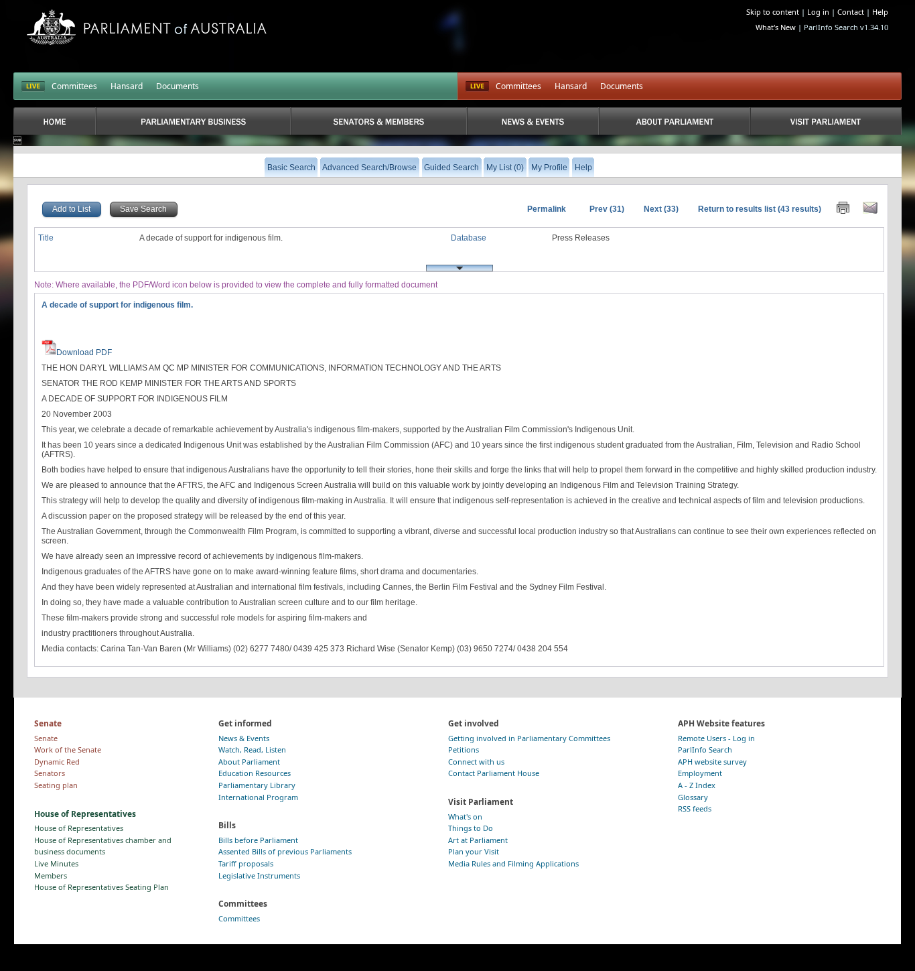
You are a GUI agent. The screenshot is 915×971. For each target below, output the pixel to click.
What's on (465, 817)
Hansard (127, 86)
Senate (46, 738)
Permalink (546, 209)
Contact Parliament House (493, 773)
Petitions (463, 750)
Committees (74, 86)
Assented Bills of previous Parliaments (285, 851)
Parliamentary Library (256, 785)
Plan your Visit (473, 851)
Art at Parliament (478, 840)
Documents (177, 86)
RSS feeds (694, 808)
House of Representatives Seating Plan (101, 887)
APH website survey (712, 762)
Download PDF (84, 352)
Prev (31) (606, 209)
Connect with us (476, 762)
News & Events (243, 738)
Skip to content (772, 12)
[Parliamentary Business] (193, 121)
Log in (818, 12)
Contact (850, 12)
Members (50, 875)
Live (477, 86)
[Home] (54, 121)
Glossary (693, 797)
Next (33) (661, 209)
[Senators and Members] (378, 121)
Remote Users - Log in (716, 738)
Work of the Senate (67, 750)
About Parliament (249, 762)
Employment (700, 773)
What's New (776, 27)
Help (880, 12)
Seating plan (56, 785)
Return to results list (737, 209)
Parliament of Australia (147, 27)
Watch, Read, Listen (252, 750)
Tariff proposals (245, 863)
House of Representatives (78, 828)
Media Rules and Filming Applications (513, 863)
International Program (258, 797)
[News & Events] (533, 121)
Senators (49, 773)
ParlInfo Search (705, 750)
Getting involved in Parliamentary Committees (529, 738)
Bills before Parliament (258, 840)
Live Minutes (56, 863)
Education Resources (254, 773)
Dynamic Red (57, 762)
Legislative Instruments (259, 875)
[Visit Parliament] (825, 121)
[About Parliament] (674, 121)
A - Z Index (696, 785)
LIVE (33, 86)
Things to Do (470, 828)
